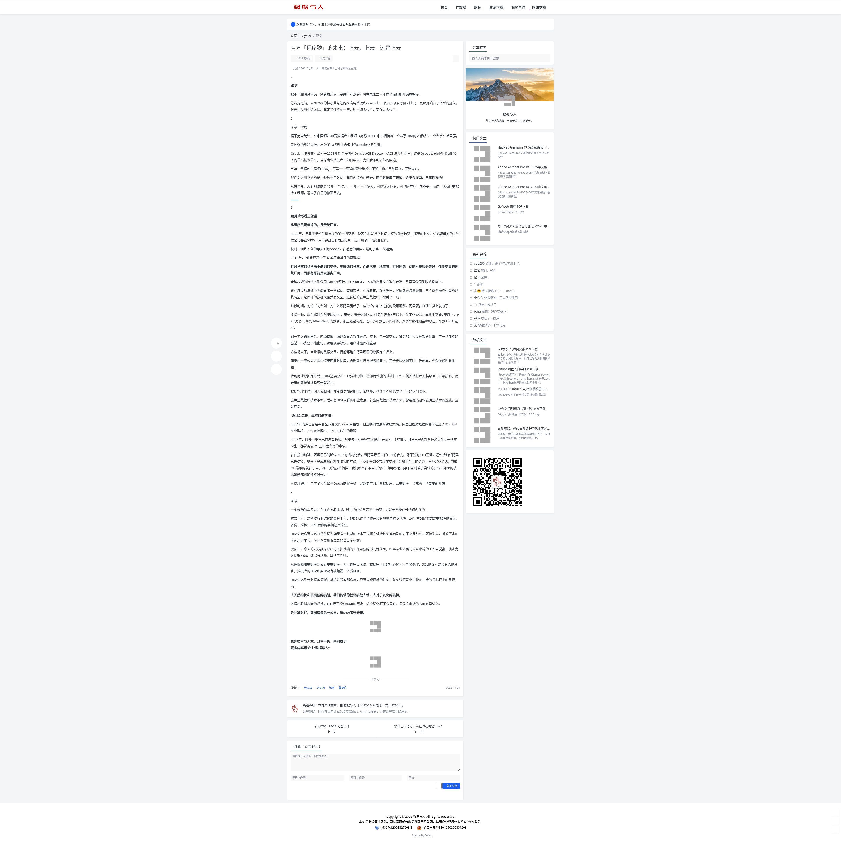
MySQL (306, 36)
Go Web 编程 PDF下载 (513, 206)
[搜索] (551, 7)
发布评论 (452, 786)
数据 (331, 688)
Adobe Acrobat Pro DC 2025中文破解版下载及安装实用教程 (539, 167)
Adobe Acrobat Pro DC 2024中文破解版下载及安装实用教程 (539, 187)
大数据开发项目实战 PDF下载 (518, 349)
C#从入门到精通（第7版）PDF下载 (522, 409)
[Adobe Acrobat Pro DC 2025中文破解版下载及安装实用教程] (482, 173)
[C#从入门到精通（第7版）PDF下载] (482, 415)
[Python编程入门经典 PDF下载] (482, 375)
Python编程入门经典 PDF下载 (518, 369)
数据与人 (350, 705)
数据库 (342, 688)
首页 (294, 36)
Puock (428, 835)
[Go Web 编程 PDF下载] (482, 213)
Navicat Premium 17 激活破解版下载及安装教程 (532, 147)
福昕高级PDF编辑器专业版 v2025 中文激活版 (528, 226)
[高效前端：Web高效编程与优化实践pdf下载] (482, 435)
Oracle (320, 688)
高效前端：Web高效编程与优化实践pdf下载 (528, 428)
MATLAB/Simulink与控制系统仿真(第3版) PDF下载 (532, 389)
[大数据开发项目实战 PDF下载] (482, 355)
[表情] (439, 786)
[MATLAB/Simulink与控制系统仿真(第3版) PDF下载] (482, 395)
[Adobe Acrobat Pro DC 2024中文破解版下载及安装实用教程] (482, 193)
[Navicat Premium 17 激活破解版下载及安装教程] (482, 154)
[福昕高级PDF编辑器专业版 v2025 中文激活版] (482, 233)
